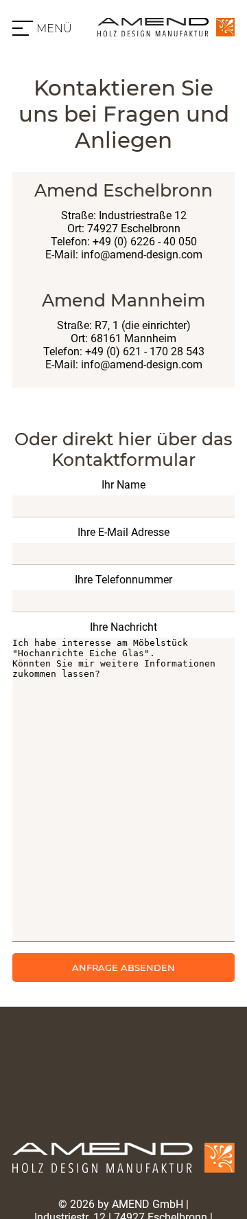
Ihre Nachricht (123, 627)
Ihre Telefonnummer (123, 579)
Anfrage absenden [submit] (123, 967)
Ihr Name (123, 484)
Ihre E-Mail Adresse (123, 532)
